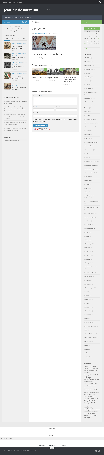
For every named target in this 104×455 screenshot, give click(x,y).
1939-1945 (88, 61)
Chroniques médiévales (91, 92)
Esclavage (88, 130)
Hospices (87, 184)
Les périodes (7, 17)
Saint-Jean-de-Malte (90, 326)
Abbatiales (87, 366)
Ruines (90, 411)
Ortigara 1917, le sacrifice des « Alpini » (19, 88)
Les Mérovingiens (90, 217)
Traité (86, 345)
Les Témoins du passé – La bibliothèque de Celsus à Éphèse (69, 79)
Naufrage (87, 247)
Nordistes (86, 405)
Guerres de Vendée (90, 173)
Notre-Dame (88, 255)
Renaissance (88, 307)
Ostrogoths (88, 263)
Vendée (95, 415)
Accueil (5, 2)
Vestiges (87, 417)
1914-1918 (14, 43)
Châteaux (87, 377)
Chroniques (88, 88)
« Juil (85, 48)
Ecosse (87, 111)
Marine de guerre (90, 228)
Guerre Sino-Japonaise (91, 169)
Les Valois (88, 221)
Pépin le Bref (88, 276)
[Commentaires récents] (18, 39)
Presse (87, 291)
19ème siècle (88, 65)
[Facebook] (23, 22)
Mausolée (88, 232)
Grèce (86, 157)
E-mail (58, 107)
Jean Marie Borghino (40, 33)
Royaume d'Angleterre (88, 408)
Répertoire (88, 314)
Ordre (90, 405)
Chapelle (94, 372)
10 (61, 69)
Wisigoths (88, 357)
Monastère (94, 398)
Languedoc (91, 396)
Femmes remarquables (91, 142)
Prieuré (93, 405)
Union (91, 415)
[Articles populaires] (12, 39)
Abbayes (93, 366)
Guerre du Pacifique (90, 165)
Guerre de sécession (90, 161)
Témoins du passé (90, 337)
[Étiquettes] (24, 39)
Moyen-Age (88, 244)
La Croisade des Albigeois (92, 201)
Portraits (12, 2)
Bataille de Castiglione (39, 77)
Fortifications (89, 146)
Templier (86, 415)
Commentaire (37, 96)
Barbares (94, 370)
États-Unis (88, 138)
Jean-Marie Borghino (21, 9)
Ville (86, 353)
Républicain (95, 411)
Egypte (87, 115)
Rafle (86, 303)
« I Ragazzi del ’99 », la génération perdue (18, 47)
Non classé (88, 251)
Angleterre (87, 368)
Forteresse (87, 390)
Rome (85, 407)
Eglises (94, 383)
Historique (88, 176)
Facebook (52, 428)
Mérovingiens (87, 403)
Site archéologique (90, 334)
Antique (92, 368)
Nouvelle (14, 44)
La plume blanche (52, 78)
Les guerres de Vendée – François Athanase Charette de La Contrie (15, 109)
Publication (18, 17)
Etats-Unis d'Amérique (90, 388)
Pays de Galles (89, 272)
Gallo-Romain (89, 150)
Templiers (88, 341)
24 (85, 43)
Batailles (19, 2)
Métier (87, 236)
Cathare (87, 84)
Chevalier (94, 375)
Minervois (88, 240)
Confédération (89, 379)
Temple (93, 413)
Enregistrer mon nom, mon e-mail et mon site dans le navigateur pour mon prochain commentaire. (55, 120)
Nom (35, 107)
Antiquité (87, 73)
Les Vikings (88, 224)
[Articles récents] (7, 39)
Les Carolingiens (89, 213)
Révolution (88, 322)
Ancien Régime (89, 69)
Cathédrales (87, 373)
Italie (24, 43)
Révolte (87, 318)
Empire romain (91, 386)
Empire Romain (89, 119)
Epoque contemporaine (91, 123)
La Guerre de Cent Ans (91, 207)
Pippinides (88, 280)
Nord (93, 403)
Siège (86, 330)
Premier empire (89, 288)
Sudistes (89, 413)
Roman (96, 405)
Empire (85, 386)
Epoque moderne (90, 127)
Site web (35, 113)
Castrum (87, 81)
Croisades (88, 102)
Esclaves (87, 134)
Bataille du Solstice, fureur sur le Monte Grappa (19, 77)
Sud (85, 413)
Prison (87, 295)
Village (87, 349)
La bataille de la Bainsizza (19, 57)
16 (98, 38)
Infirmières (88, 188)
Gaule (86, 153)
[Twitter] (26, 22)
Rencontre (28, 17)
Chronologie (88, 98)
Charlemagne (87, 375)
